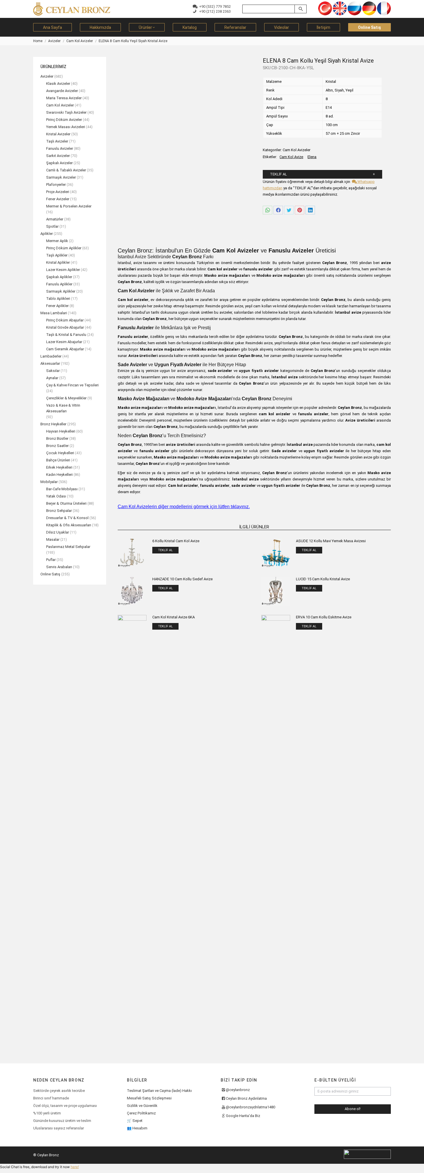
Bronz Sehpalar (59, 510)
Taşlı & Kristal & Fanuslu (66, 334)
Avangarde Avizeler (62, 91)
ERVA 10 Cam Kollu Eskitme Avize (323, 617)
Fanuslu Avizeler (59, 148)
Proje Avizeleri (57, 192)
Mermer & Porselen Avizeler (68, 206)
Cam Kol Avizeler (296, 150)
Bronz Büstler (57, 438)
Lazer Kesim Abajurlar (64, 342)
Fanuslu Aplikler (59, 284)
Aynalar (52, 378)
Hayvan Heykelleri (60, 431)
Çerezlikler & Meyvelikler (66, 398)
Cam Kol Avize (291, 157)
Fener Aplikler (57, 306)
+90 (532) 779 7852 (214, 6)
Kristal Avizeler (58, 134)
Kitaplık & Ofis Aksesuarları (68, 525)
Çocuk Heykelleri (60, 453)
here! (75, 1167)
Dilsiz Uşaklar (57, 532)
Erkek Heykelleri (59, 467)
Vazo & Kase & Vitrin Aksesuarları (63, 408)
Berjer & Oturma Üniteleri (66, 503)
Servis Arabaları (59, 567)
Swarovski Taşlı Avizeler (66, 112)
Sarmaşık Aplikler (60, 291)
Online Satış (50, 574)
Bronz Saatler (57, 446)
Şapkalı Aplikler (59, 277)
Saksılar (53, 370)
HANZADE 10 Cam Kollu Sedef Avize (182, 579)
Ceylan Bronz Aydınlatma (246, 1098)
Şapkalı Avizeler (59, 163)
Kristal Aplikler (58, 262)
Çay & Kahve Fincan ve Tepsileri (72, 385)
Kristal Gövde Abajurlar (65, 327)
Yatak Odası (56, 496)
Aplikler (46, 233)
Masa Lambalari (53, 313)
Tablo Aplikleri (58, 298)
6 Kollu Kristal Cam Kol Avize (175, 541)
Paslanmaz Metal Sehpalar (68, 547)
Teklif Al (278, 174)
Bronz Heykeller (53, 424)
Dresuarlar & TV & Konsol (67, 518)
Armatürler (54, 219)
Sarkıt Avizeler (58, 156)
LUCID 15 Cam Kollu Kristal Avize (323, 579)
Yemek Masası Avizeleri (65, 127)
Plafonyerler (56, 184)
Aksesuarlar (50, 363)
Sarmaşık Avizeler (61, 177)
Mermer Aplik (57, 241)
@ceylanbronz (238, 1090)
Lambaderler (50, 356)
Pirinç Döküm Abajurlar (65, 320)
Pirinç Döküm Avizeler (64, 119)
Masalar (52, 539)
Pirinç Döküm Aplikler (63, 248)
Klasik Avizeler (58, 83)
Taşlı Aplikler (56, 255)
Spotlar (52, 226)
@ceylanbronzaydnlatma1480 (250, 1107)
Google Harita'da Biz (243, 1116)
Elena (311, 157)
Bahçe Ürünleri (58, 460)
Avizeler (46, 76)
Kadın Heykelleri (59, 474)
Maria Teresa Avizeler (64, 98)
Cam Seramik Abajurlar (65, 349)
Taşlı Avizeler (57, 141)
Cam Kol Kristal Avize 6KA (173, 617)
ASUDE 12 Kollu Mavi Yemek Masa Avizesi (331, 541)
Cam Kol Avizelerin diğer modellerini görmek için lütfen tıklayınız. (184, 506)
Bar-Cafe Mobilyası (62, 489)
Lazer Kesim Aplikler (63, 269)
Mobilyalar (49, 482)
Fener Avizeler (57, 199)
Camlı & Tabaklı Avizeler (66, 170)
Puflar (51, 559)
